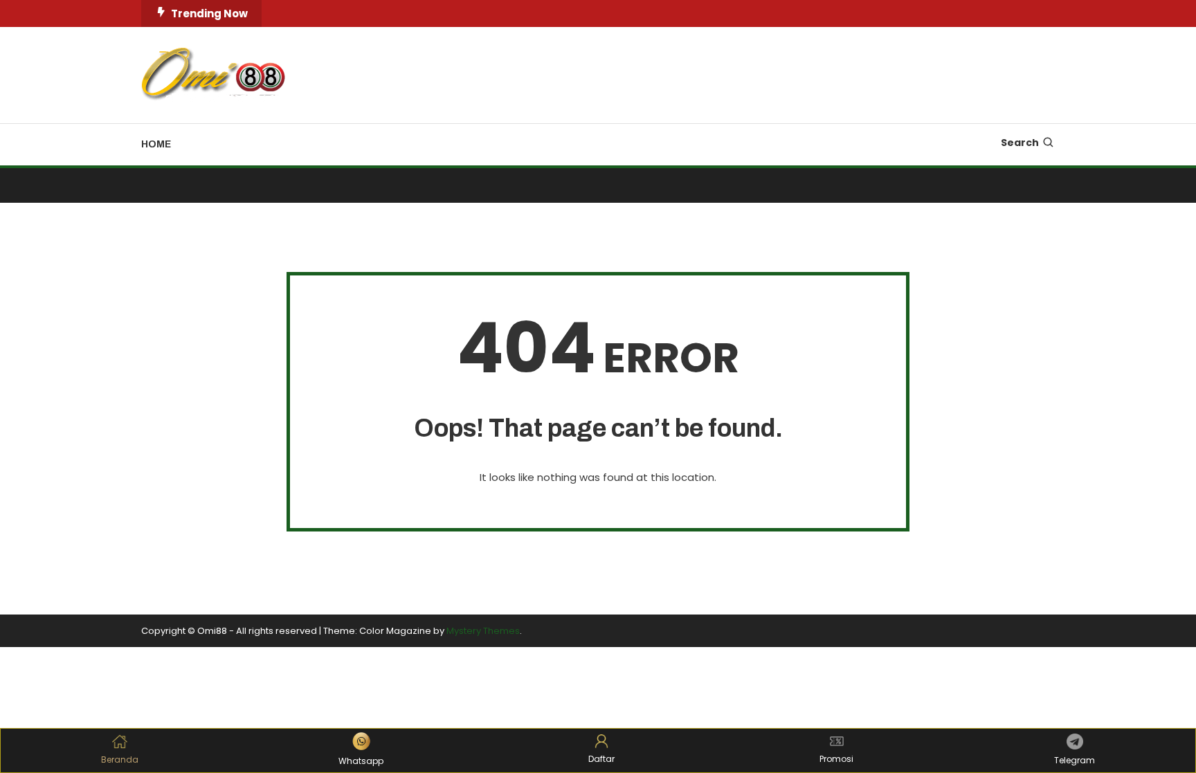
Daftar (601, 759)
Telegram (1074, 760)
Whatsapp (360, 761)
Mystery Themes (483, 630)
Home (156, 144)
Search (1020, 142)
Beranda (119, 759)
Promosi (836, 759)
